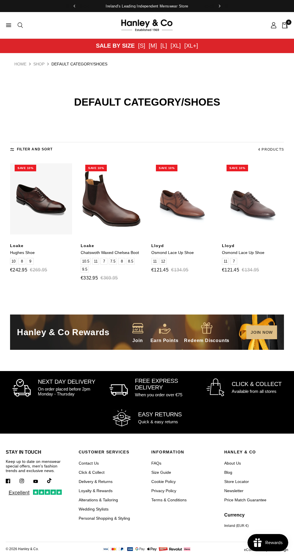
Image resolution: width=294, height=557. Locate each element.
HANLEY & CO (240, 452)
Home (20, 64)
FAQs (156, 463)
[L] (163, 45)
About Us (232, 463)
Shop (39, 64)
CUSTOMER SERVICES (104, 452)
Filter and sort (35, 149)
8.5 (130, 261)
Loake (17, 245)
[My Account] (273, 25)
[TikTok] (53, 480)
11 (96, 261)
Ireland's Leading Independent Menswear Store (147, 6)
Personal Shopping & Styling (104, 518)
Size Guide (161, 472)
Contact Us (89, 463)
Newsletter (233, 490)
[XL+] (191, 45)
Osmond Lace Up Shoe (172, 252)
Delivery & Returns (96, 481)
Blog (228, 472)
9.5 (84, 269)
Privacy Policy (163, 490)
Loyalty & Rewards (96, 490)
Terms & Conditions (169, 500)
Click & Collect (92, 472)
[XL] (176, 45)
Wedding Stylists (94, 509)
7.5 (112, 261)
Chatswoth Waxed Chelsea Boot (110, 252)
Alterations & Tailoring (98, 500)
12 (163, 261)
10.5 (85, 261)
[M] (153, 45)
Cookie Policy (163, 481)
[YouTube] (39, 481)
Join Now (262, 332)
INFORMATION (167, 452)
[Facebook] (12, 481)
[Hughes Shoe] (41, 199)
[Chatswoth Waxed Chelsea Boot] (112, 199)
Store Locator (236, 481)
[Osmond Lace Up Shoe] (182, 199)
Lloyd (157, 245)
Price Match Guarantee (245, 500)
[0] (283, 25)
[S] (141, 45)
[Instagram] (26, 481)
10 (13, 261)
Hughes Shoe (22, 252)
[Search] (19, 25)
